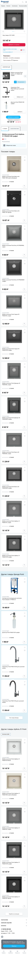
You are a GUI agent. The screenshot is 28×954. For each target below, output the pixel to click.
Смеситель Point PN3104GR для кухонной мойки (17, 89)
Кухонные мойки (5, 734)
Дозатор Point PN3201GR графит (17, 102)
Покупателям (4, 919)
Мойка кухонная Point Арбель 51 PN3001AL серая (11, 521)
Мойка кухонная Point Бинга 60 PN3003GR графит (10, 487)
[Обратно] (3, 76)
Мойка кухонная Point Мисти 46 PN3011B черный (10, 211)
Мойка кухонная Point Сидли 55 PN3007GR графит (10, 349)
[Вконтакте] (2, 937)
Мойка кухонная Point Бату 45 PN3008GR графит (13, 280)
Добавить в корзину (14, 44)
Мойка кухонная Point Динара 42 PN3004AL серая (11, 384)
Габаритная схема (11, 145)
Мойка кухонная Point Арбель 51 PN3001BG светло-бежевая (11, 794)
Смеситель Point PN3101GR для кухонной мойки (13, 667)
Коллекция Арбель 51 (8, 52)
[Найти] (23, 2)
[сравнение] (3, 31)
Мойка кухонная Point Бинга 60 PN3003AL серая (10, 452)
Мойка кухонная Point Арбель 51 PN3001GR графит (17, 74)
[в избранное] (24, 31)
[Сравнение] (10, 952)
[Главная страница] (5, 2)
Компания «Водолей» (6, 922)
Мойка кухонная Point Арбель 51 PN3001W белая (11, 759)
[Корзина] (24, 952)
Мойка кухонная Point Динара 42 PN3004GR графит (11, 418)
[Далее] (25, 76)
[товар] (14, 164)
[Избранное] (17, 952)
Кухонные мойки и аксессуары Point (10, 50)
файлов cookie (21, 942)
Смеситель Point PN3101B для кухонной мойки (13, 701)
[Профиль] (3, 952)
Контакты (3, 925)
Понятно (14, 946)
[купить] (24, 185)
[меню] (26, 2)
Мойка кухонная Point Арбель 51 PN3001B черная (11, 897)
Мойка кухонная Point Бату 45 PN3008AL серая (13, 246)
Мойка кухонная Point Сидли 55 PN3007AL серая (10, 315)
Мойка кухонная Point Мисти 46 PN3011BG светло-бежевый (10, 177)
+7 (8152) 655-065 (6, 929)
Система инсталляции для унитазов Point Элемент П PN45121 (12, 598)
